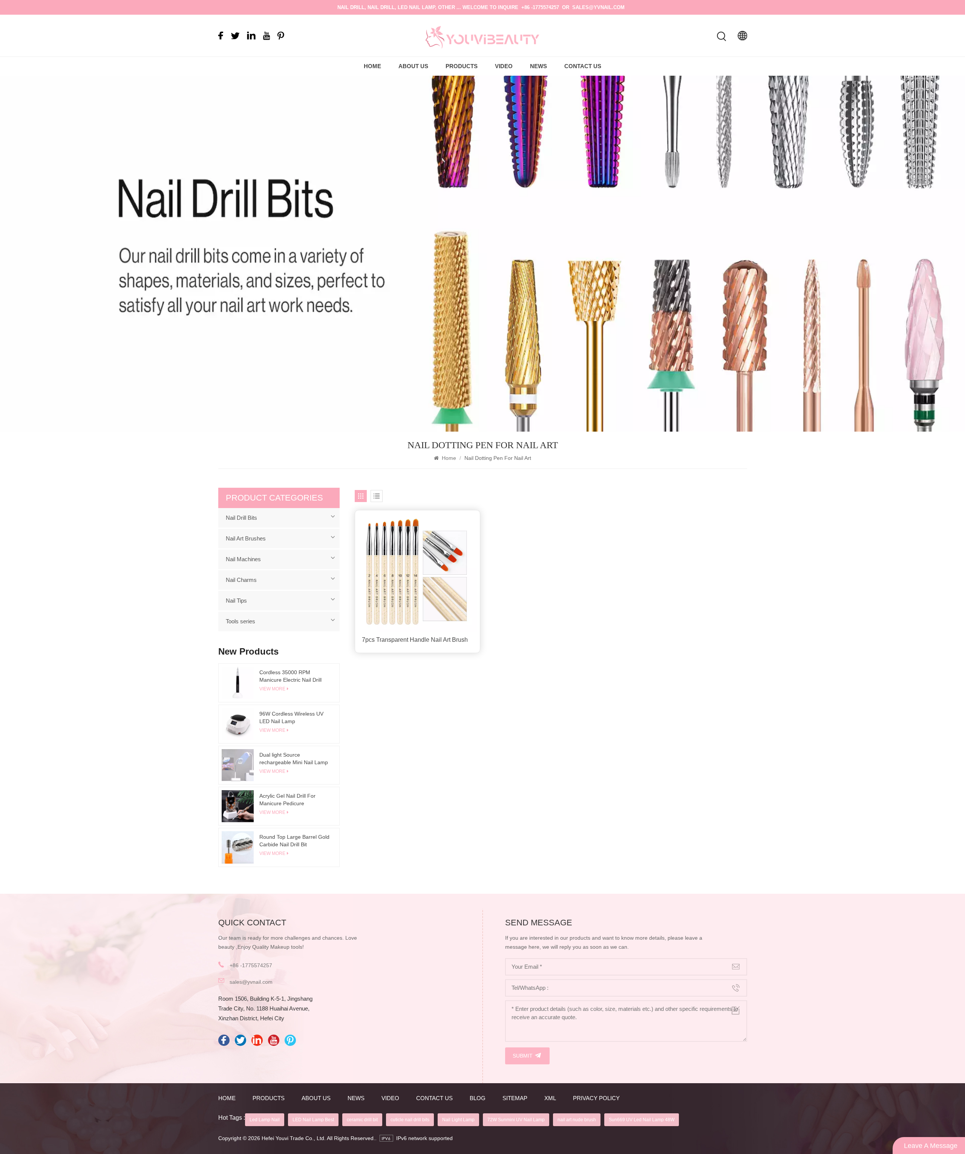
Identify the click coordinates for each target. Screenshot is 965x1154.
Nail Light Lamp (458, 1119)
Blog (478, 1098)
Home (372, 66)
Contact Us (582, 66)
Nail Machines (243, 559)
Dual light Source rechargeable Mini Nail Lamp (293, 758)
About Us (413, 66)
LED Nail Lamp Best (313, 1119)
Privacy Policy (596, 1098)
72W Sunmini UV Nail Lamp (516, 1119)
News (538, 66)
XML (550, 1098)
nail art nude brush (577, 1119)
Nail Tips (236, 600)
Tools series (240, 621)
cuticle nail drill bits (410, 1119)
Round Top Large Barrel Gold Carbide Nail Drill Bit (294, 840)
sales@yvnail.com (598, 7)
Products (462, 66)
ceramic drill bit (362, 1119)
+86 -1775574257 (540, 7)
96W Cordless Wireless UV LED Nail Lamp (291, 717)
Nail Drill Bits (241, 517)
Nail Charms (241, 580)
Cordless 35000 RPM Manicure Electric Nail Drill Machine (290, 676)
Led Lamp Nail (265, 1119)
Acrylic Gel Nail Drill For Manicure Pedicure (287, 799)
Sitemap (514, 1098)
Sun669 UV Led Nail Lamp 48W (641, 1119)
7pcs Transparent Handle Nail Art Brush (415, 640)
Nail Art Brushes (246, 538)
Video (504, 66)
